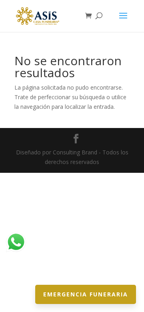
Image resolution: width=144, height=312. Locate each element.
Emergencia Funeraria (85, 294)
